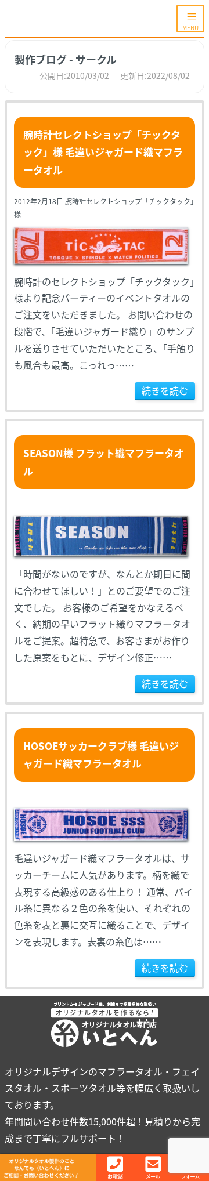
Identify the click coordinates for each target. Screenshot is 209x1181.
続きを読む (165, 390)
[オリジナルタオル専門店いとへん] (90, 18)
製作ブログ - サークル (66, 59)
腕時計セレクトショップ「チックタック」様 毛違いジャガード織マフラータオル (103, 152)
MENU (190, 27)
